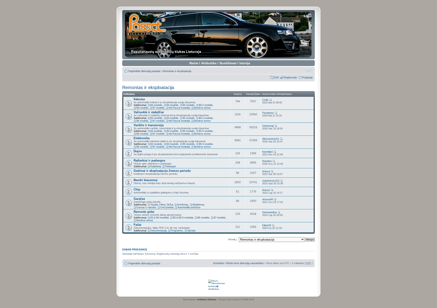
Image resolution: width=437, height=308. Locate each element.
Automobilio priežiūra (189, 207)
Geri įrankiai (166, 207)
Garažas (139, 198)
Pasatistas (268, 112)
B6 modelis (142, 107)
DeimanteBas (269, 212)
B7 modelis (158, 107)
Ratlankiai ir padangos (149, 160)
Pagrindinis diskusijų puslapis (144, 71)
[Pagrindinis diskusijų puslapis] (218, 34)
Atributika (208, 63)
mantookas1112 (270, 180)
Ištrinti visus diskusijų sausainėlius (245, 263)
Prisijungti (307, 77)
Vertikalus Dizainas (206, 299)
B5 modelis (189, 105)
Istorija (244, 63)
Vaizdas (191, 230)
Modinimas (198, 204)
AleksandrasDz (270, 138)
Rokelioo (267, 161)
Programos (177, 230)
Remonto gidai (144, 211)
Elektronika (142, 138)
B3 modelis (156, 105)
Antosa (266, 171)
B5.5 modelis (206, 105)
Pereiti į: (232, 239)
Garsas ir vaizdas (146, 207)
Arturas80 (267, 199)
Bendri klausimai (146, 180)
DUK (276, 77)
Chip (137, 189)
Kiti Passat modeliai (179, 107)
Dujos (138, 151)
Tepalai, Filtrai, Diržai (161, 204)
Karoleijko (267, 151)
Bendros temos (202, 107)
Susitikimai (227, 63)
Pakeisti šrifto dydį (309, 70)
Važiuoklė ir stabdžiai (149, 112)
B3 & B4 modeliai (159, 217)
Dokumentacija (158, 230)
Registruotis (290, 77)
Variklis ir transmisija (149, 125)
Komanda (218, 263)
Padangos (170, 166)
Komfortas (182, 204)
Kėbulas (139, 99)
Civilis (265, 99)
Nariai (193, 63)
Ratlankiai (155, 166)
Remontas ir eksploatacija (177, 71)
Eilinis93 (266, 225)
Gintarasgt (268, 125)
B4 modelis (172, 105)
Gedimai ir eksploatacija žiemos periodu (162, 170)
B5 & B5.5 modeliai (183, 217)
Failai (137, 224)
